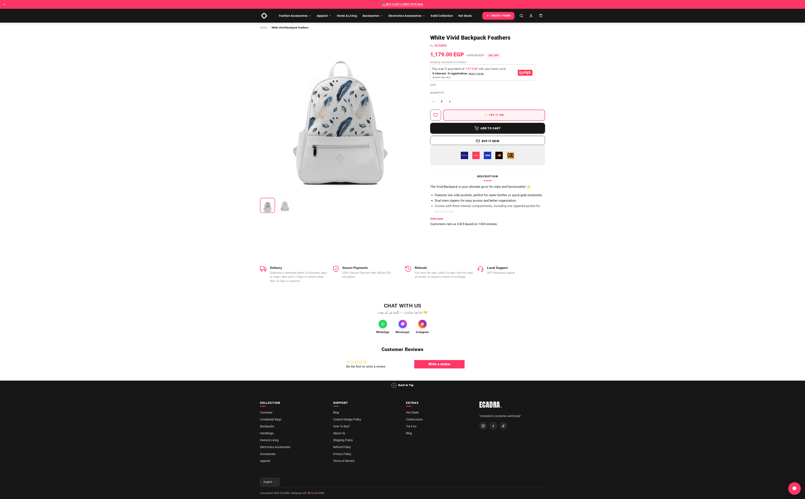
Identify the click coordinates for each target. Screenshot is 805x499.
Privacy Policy (342, 454)
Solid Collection (442, 15)
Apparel (322, 15)
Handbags (267, 433)
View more (436, 218)
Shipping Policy (343, 440)
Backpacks (267, 426)
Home (263, 27)
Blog (336, 412)
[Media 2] (284, 205)
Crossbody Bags (270, 419)
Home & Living (347, 15)
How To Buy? (341, 426)
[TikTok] (503, 426)
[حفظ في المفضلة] (435, 115)
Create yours (414, 419)
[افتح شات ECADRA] (794, 488)
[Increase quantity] (450, 102)
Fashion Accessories (293, 15)
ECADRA (490, 404)
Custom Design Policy (347, 419)
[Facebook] (493, 426)
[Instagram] (483, 426)
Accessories (370, 15)
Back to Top (406, 385)
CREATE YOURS (501, 15)
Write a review (439, 364)
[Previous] (4, 4)
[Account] (531, 15)
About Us (339, 433)
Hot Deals (465, 15)
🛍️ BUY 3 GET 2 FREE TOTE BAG (402, 4)
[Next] (800, 4)
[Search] (521, 15)
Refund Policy (342, 447)
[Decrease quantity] (433, 102)
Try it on (411, 426)
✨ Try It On (494, 115)
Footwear (266, 412)
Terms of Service (343, 461)
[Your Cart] (540, 15)
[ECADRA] (264, 16)
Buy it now (490, 141)
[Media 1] (267, 205)
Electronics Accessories (404, 15)
